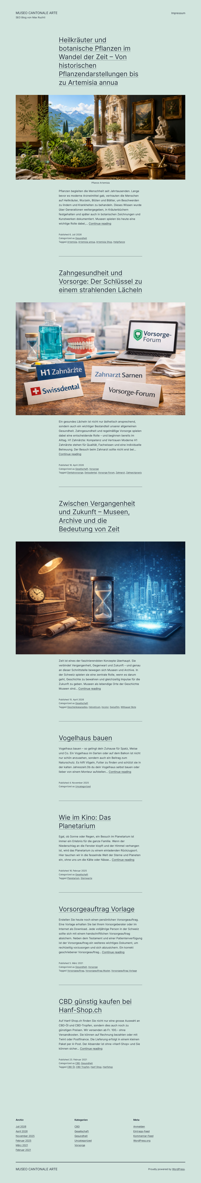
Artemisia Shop (104, 242)
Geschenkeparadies (77, 707)
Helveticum (94, 707)
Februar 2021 (23, 1149)
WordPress (178, 1169)
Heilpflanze (119, 242)
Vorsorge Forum (106, 472)
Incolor (105, 707)
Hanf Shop (96, 1067)
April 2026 (22, 1131)
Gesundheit (81, 238)
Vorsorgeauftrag (75, 970)
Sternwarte (86, 878)
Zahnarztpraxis (134, 472)
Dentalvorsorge (75, 472)
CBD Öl (71, 1067)
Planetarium (73, 878)
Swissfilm (115, 707)
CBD (77, 1063)
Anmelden (139, 1126)
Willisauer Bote (128, 707)
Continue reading (100, 223)
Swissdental (91, 472)
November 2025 (25, 1136)
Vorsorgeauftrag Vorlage (97, 909)
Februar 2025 (23, 1140)
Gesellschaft (81, 468)
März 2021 (22, 1145)
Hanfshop (108, 1067)
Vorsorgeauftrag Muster (97, 970)
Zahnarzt (120, 472)
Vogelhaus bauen (85, 738)
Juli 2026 (21, 1126)
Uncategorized (83, 786)
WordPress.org (141, 1140)
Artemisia (72, 242)
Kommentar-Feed (143, 1136)
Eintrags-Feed (141, 1131)
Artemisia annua (86, 242)
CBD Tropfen (82, 1067)
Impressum (178, 13)
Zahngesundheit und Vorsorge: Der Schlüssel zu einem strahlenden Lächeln (100, 281)
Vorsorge (94, 468)
